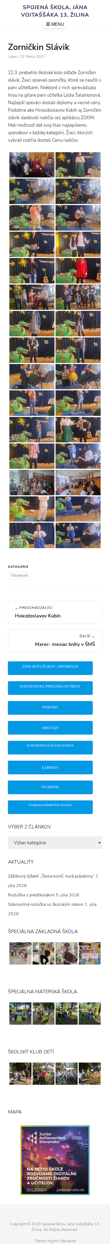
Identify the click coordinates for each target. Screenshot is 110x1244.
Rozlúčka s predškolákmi (31, 895)
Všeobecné (19, 575)
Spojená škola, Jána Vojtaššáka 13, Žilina (55, 11)
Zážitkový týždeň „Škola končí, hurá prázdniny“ (51, 876)
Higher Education (62, 1241)
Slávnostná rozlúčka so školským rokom (46, 904)
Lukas (12, 56)
